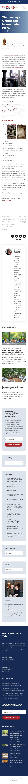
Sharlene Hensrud (17, 252)
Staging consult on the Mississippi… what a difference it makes (15, 528)
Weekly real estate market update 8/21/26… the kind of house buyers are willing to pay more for (14, 507)
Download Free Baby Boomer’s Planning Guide (13, 690)
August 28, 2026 (6, 348)
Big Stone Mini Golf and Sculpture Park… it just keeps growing (14, 514)
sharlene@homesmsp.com (8, 659)
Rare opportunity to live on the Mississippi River (13, 388)
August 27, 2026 (15, 755)
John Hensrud (5, 667)
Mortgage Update (11, 490)
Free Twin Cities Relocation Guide (10, 698)
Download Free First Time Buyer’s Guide (11, 685)
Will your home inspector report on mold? (15, 500)
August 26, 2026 (15, 764)
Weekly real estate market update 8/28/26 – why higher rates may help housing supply (13, 352)
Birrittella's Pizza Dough (16, 124)
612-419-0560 (6, 661)
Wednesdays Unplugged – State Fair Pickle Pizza (15, 494)
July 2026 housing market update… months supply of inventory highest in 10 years (14, 521)
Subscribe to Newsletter (13, 444)
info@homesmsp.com (15, 1)
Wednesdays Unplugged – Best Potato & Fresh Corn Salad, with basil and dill (15, 535)
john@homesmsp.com (7, 669)
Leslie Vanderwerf (15, 757)
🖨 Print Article (10, 31)
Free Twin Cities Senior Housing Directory (12, 695)
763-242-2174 (5, 671)
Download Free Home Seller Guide (10, 688)
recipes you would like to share (17, 67)
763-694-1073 (15, 3)
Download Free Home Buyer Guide (10, 683)
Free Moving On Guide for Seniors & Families (12, 693)
